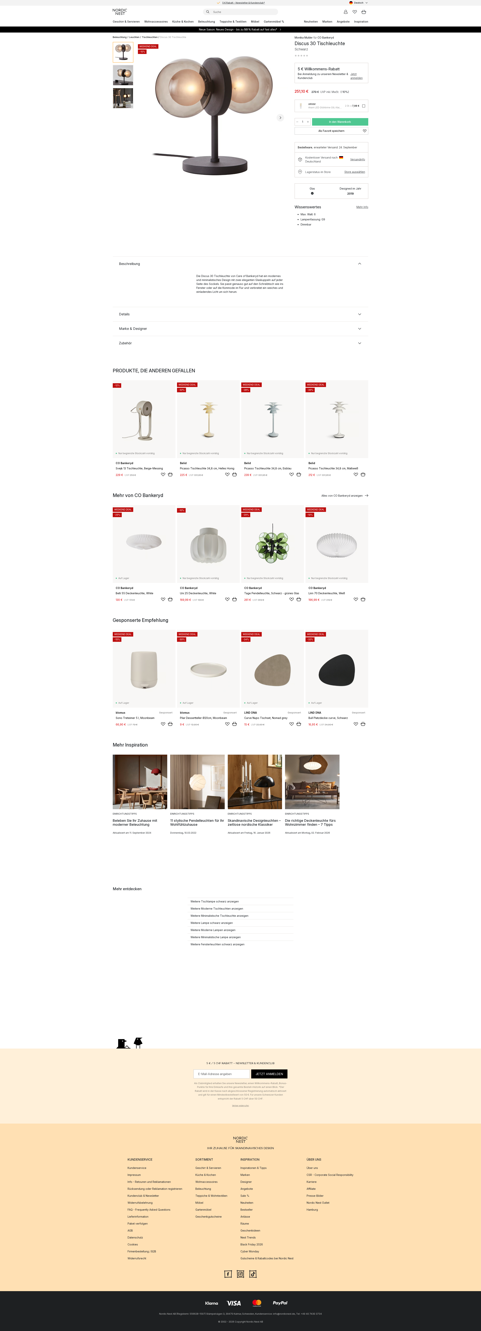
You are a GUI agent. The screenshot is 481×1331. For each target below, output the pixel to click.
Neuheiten (311, 21)
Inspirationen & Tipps (253, 1167)
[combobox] (358, 3)
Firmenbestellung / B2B (142, 1251)
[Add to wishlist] (163, 474)
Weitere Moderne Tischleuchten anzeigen (217, 908)
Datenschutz (135, 1237)
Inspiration (361, 21)
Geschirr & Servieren (126, 21)
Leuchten (134, 37)
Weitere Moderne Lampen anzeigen (213, 930)
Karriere (312, 1181)
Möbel (255, 21)
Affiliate (311, 1188)
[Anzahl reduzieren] (297, 122)
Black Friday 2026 (251, 1244)
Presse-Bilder (315, 1195)
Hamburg (312, 1209)
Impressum (134, 1174)
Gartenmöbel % (274, 21)
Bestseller (246, 1209)
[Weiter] (280, 117)
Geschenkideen (250, 1230)
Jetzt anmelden (356, 76)
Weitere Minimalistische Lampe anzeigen (216, 937)
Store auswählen (354, 171)
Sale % (244, 1195)
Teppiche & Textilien (233, 21)
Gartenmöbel (203, 1209)
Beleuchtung (206, 21)
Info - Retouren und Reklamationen (149, 1181)
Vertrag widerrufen (240, 1105)
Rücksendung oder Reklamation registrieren (155, 1188)
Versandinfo (357, 159)
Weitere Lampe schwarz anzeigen (212, 922)
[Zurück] (146, 117)
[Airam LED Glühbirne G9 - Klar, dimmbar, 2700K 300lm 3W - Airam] (301, 106)
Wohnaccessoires (156, 21)
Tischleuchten (150, 37)
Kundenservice (137, 1167)
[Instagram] (240, 1273)
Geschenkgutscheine (208, 1216)
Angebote (343, 21)
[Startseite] (120, 12)
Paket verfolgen (138, 1223)
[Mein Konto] (345, 11)
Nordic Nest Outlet (318, 1202)
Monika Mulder (304, 37)
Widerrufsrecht (137, 1258)
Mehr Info (362, 207)
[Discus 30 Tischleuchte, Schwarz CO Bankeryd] (213, 117)
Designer (246, 1181)
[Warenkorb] (363, 11)
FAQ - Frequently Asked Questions (149, 1209)
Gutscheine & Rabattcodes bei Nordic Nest (266, 1258)
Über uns (312, 1167)
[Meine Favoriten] (354, 11)
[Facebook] (228, 1273)
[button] (301, 56)
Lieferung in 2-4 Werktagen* (243, 2)
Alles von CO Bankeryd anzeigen (342, 495)
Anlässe (245, 1216)
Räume (244, 1223)
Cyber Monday (249, 1251)
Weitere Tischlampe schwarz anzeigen (215, 901)
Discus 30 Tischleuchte (173, 37)
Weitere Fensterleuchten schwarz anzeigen (217, 944)
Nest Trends (248, 1237)
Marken (327, 21)
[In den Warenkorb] (170, 474)
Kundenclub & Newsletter (143, 1195)
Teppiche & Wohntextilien (211, 1195)
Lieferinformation (138, 1216)
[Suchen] (208, 12)
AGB (130, 1230)
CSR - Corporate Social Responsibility (330, 1174)
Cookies (133, 1244)
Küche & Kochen (183, 21)
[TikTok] (253, 1273)
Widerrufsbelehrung (140, 1202)
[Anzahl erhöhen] (308, 122)
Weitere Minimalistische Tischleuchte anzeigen (219, 915)
